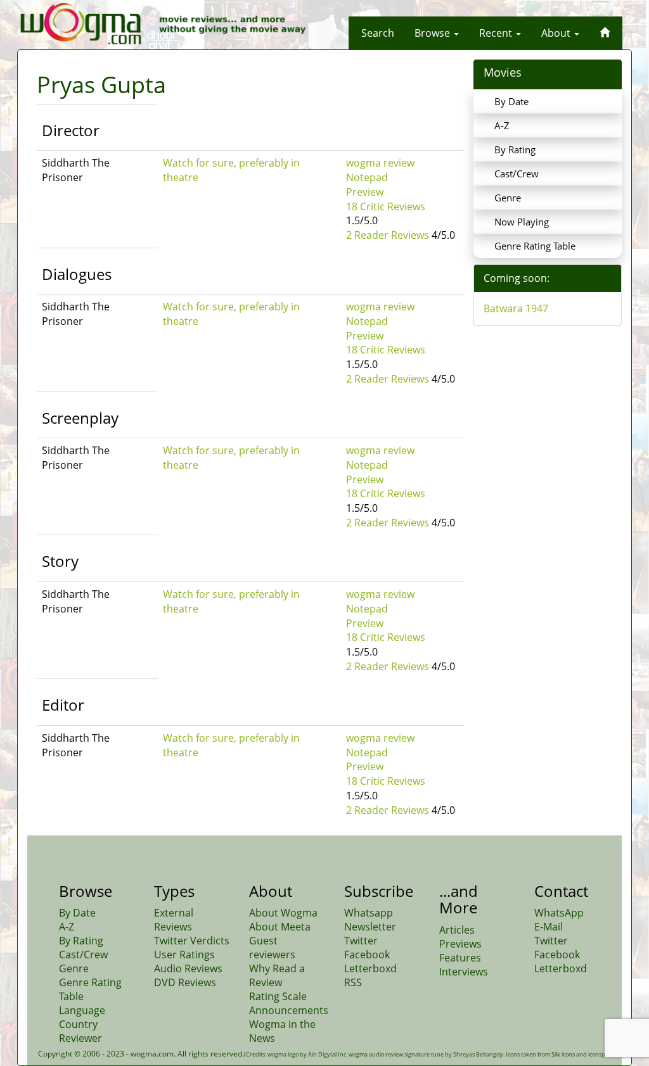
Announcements (288, 1010)
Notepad (367, 177)
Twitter (361, 941)
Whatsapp (368, 913)
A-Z (502, 125)
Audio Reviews (188, 968)
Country (78, 1024)
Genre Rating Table (534, 245)
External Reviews (173, 920)
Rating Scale (278, 996)
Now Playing (521, 221)
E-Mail (548, 927)
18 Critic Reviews (385, 206)
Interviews (463, 972)
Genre (507, 197)
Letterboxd (370, 968)
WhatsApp (559, 913)
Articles (457, 930)
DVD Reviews (185, 982)
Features (460, 958)
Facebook (367, 954)
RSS (353, 982)
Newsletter (370, 927)
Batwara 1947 (516, 308)
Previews (460, 944)
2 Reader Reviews (387, 235)
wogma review (380, 163)
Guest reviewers (272, 947)
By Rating (515, 149)
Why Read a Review (277, 975)
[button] (378, 33)
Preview (364, 192)
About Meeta (280, 927)
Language (82, 1010)
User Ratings (184, 954)
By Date (511, 101)
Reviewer (80, 1038)
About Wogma (283, 913)
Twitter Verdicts (191, 941)
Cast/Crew (516, 173)
